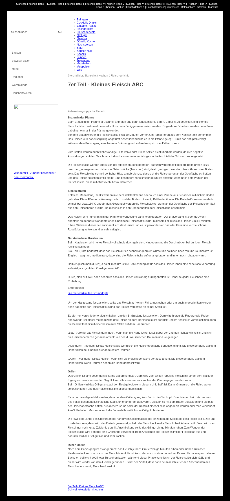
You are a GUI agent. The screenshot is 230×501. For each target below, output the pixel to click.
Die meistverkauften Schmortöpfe (88, 293)
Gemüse (82, 38)
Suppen (81, 57)
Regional (17, 77)
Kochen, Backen (115, 7)
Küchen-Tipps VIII (177, 3)
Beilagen (82, 19)
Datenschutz (188, 7)
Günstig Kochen (86, 41)
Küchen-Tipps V (115, 3)
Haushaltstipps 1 (135, 7)
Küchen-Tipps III (75, 3)
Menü (15, 68)
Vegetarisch (84, 63)
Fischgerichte (85, 29)
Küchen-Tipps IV (95, 3)
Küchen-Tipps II (55, 3)
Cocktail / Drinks (87, 22)
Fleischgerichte (86, 32)
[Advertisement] (32, 249)
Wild (79, 69)
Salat (80, 47)
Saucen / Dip (85, 51)
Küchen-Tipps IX (198, 3)
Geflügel (82, 35)
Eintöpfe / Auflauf (87, 25)
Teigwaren (83, 60)
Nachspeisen (85, 44)
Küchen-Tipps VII (155, 3)
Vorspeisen (84, 66)
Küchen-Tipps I (37, 3)
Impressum (173, 7)
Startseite (21, 3)
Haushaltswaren (22, 93)
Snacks (81, 54)
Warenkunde (19, 85)
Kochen (16, 44)
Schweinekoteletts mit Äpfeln (85, 489)
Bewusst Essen (21, 60)
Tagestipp (213, 7)
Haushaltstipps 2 (155, 7)
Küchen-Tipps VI (135, 3)
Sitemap (201, 7)
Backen (16, 52)
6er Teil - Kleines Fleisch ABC (86, 486)
